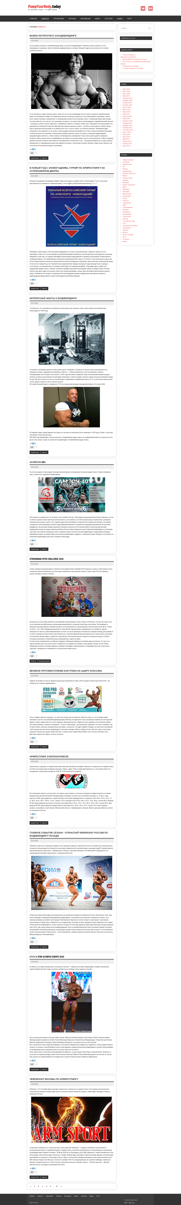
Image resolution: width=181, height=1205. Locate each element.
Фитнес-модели (128, 235)
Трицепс (125, 230)
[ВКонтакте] (33, 149)
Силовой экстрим (44, 661)
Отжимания (127, 203)
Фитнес (125, 232)
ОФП (124, 205)
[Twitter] (35, 149)
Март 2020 (126, 89)
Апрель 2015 (127, 141)
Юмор (97, 19)
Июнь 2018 (126, 94)
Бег (124, 167)
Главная (33, 19)
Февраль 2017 (128, 98)
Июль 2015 (126, 134)
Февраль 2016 (128, 121)
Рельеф (125, 219)
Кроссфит (126, 191)
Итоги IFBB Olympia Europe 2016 (47, 956)
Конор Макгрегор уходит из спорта (135, 59)
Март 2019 (126, 91)
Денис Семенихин (129, 185)
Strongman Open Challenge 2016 (46, 559)
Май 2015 (126, 139)
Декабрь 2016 (127, 100)
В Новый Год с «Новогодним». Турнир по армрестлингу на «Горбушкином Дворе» (67, 169)
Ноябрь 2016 (127, 103)
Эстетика (109, 19)
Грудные (126, 180)
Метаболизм (127, 194)
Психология (127, 216)
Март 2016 (126, 119)
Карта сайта (34, 1202)
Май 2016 (126, 114)
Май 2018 (126, 96)
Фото (129, 19)
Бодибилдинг (35, 158)
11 (57, 1186)
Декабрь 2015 (127, 125)
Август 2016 (127, 107)
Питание (72, 19)
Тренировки (58, 19)
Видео (120, 19)
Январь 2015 (127, 143)
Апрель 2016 (127, 116)
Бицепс (125, 169)
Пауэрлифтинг (128, 207)
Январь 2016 (127, 123)
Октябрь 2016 (127, 105)
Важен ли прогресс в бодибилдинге (53, 35)
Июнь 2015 (126, 137)
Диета (125, 187)
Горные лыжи (127, 178)
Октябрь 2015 (127, 128)
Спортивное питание (130, 225)
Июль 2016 (126, 109)
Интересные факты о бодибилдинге (53, 298)
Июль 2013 (126, 146)
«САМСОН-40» (38, 462)
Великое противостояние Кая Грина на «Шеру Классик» (66, 670)
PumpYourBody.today (130, 1200)
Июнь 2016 (126, 112)
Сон (124, 223)
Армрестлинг (35, 288)
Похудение (126, 212)
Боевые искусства (129, 173)
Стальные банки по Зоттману (133, 68)
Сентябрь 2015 (128, 130)
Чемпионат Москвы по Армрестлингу (54, 1079)
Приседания (127, 214)
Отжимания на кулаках (131, 66)
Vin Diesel (126, 162)
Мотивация (85, 19)
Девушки (126, 182)
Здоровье (126, 189)
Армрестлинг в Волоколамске (49, 756)
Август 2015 (127, 132)
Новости (45, 19)
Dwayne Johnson (128, 160)
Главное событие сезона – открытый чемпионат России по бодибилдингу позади (69, 834)
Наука (125, 198)
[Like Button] (32, 152)
